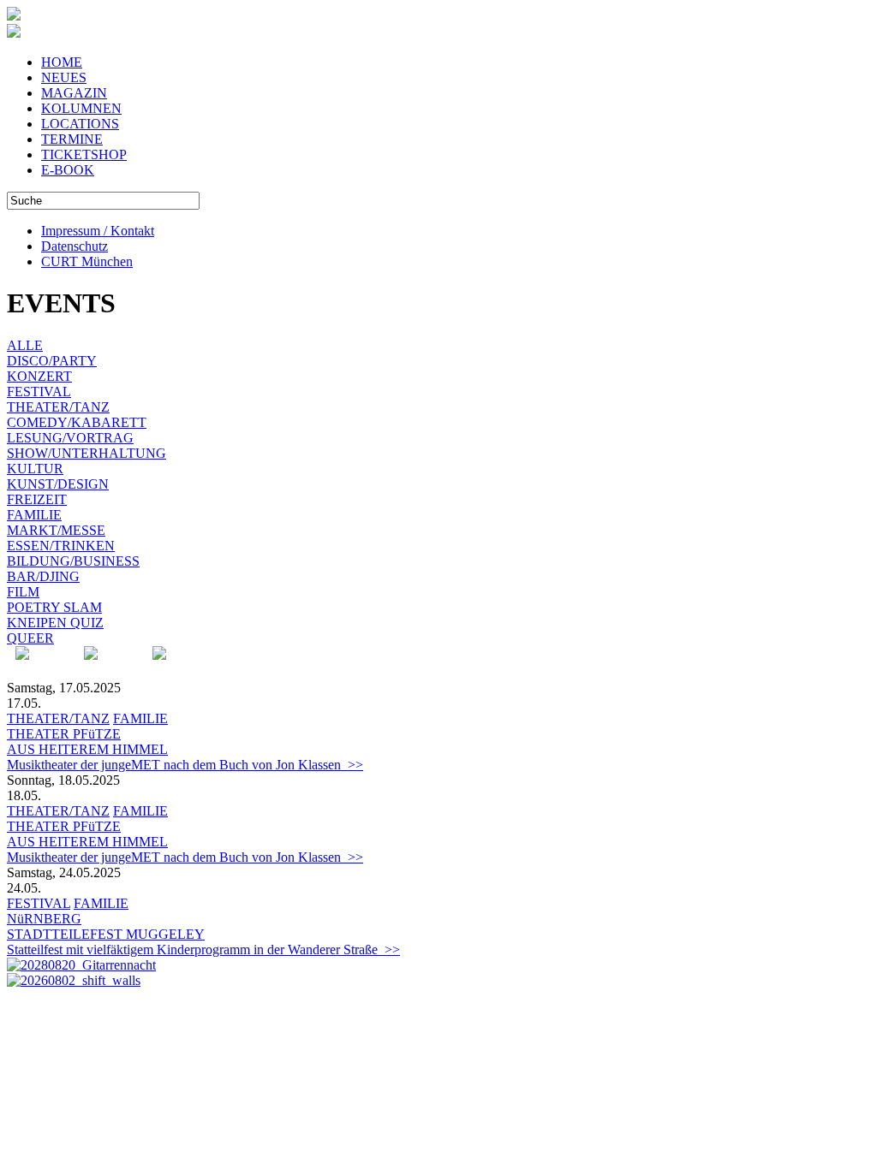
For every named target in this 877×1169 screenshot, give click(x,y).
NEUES (64, 77)
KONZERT (39, 376)
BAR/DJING (43, 576)
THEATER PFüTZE (64, 734)
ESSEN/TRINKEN (61, 545)
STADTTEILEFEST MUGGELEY (106, 934)
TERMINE (72, 139)
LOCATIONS (80, 123)
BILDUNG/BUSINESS (73, 561)
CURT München (87, 261)
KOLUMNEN (81, 108)
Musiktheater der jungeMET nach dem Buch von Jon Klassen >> (185, 764)
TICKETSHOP (84, 154)
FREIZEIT (37, 499)
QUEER (30, 638)
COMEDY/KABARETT (76, 422)
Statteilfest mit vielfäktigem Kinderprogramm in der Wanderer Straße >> (203, 949)
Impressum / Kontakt (97, 230)
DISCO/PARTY (52, 360)
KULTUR (35, 468)
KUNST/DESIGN (58, 484)
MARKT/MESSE (56, 530)
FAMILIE (34, 514)
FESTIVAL (39, 391)
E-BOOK (67, 170)
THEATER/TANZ (58, 407)
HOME (61, 62)
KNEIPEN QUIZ (55, 622)
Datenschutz (74, 246)
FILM (23, 591)
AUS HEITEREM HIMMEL (87, 749)
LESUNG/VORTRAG (70, 437)
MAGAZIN (74, 93)
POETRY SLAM (54, 607)
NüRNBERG (44, 918)
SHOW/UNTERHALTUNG (86, 453)
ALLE (25, 345)
